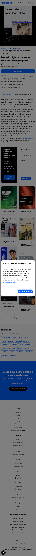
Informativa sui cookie (9, 282)
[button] (3, 552)
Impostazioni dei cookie (24, 288)
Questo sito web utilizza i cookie (17, 264)
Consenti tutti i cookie (25, 291)
